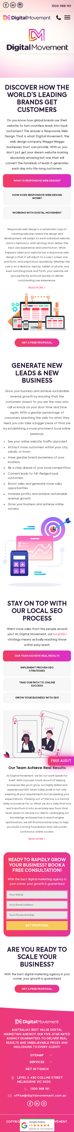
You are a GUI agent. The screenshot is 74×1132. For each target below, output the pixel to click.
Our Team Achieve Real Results (37, 656)
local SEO (60, 634)
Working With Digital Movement (37, 213)
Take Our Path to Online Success (37, 684)
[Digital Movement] (27, 20)
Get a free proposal (37, 989)
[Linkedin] (13, 5)
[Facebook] (6, 5)
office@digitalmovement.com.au (40, 1095)
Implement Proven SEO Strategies (37, 669)
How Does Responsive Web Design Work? (37, 197)
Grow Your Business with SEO (37, 697)
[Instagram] (20, 5)
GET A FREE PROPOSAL (37, 342)
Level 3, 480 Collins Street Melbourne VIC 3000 (40, 1079)
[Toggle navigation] (63, 17)
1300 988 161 (59, 18)
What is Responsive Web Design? (37, 181)
